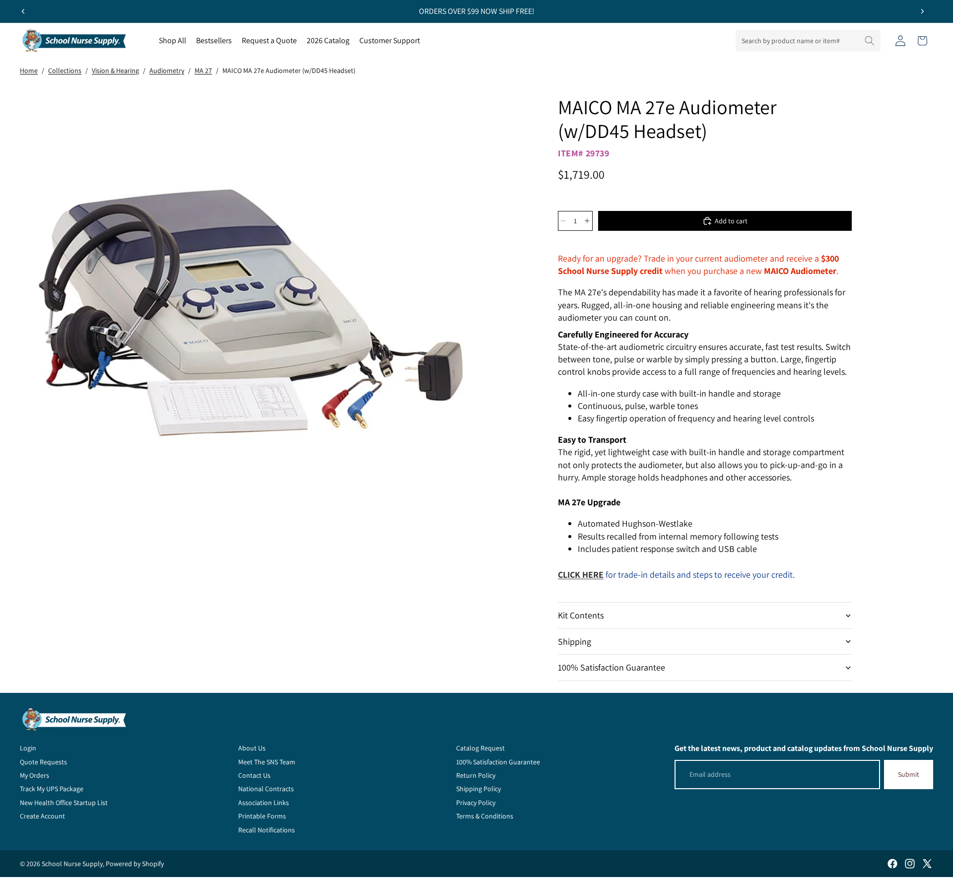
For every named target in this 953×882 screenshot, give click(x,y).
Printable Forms (262, 816)
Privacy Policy (475, 802)
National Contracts (266, 788)
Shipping (574, 641)
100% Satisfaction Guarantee (611, 667)
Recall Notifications (266, 829)
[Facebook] (892, 864)
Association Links (263, 802)
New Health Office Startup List (64, 802)
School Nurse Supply (72, 863)
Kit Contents (581, 615)
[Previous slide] (23, 11)
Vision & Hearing (115, 70)
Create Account (42, 816)
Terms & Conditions (484, 816)
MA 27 (203, 70)
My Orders (34, 775)
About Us (252, 748)
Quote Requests (43, 761)
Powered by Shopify (135, 863)
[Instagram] (910, 864)
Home (29, 70)
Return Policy (475, 775)
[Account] (900, 41)
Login (28, 748)
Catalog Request (480, 748)
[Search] (870, 41)
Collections (64, 70)
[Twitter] (927, 864)
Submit (908, 774)
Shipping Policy (478, 788)
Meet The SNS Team (266, 761)
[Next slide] (922, 11)
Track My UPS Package (51, 788)
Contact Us (254, 775)
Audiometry (166, 70)
